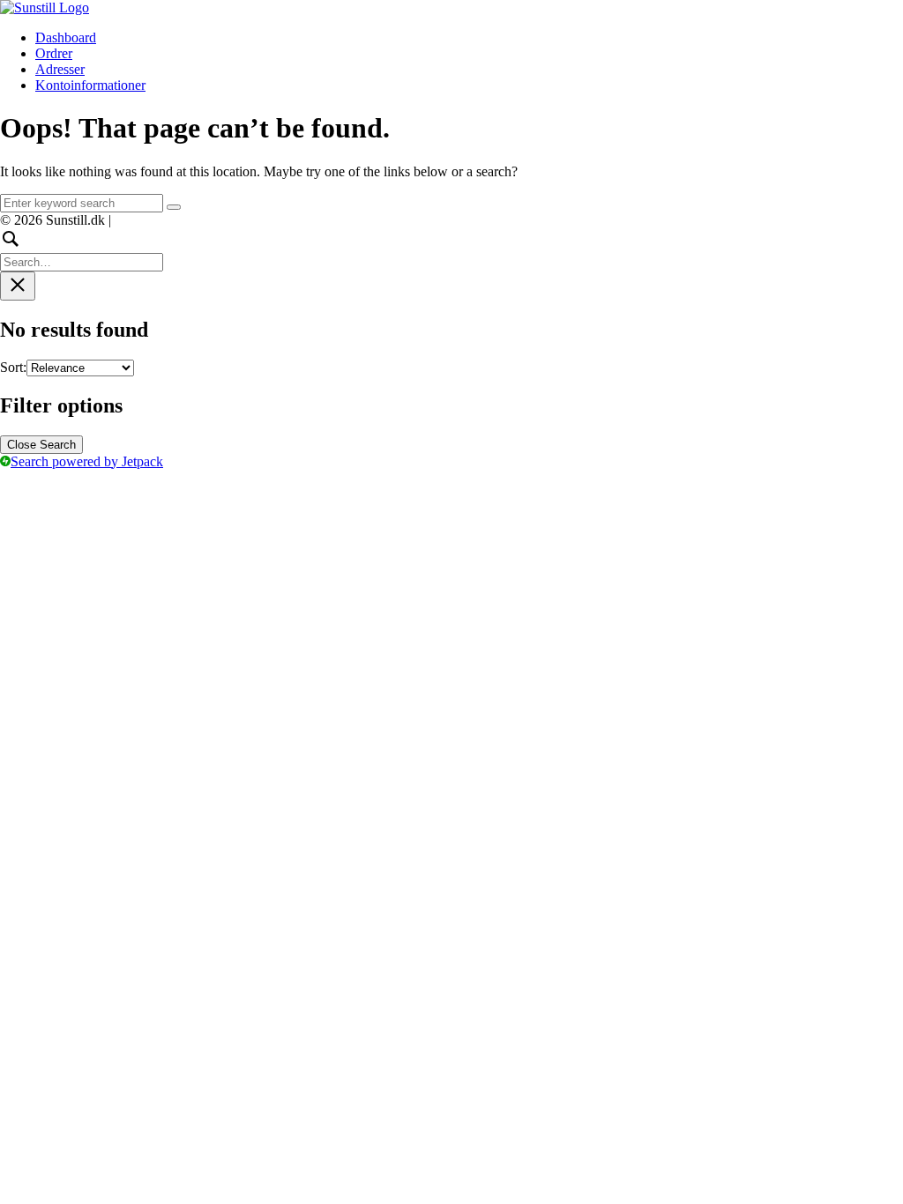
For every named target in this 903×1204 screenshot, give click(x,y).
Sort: (13, 367)
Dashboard (65, 37)
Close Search (41, 444)
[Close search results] (17, 286)
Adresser (60, 69)
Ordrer (53, 53)
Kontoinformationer (90, 85)
